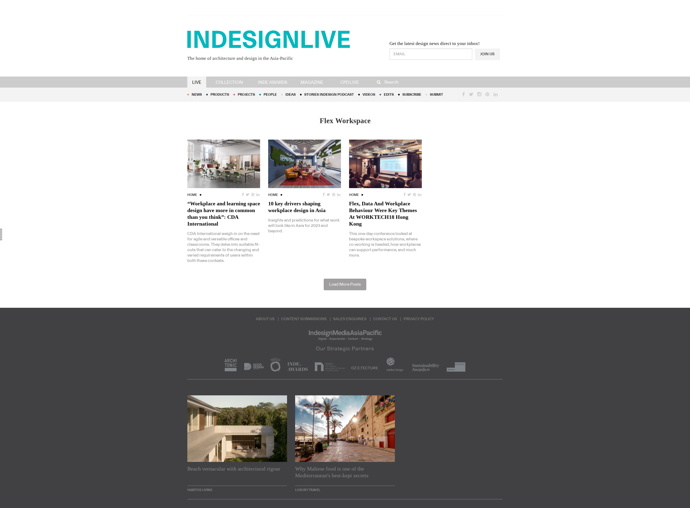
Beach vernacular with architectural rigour (233, 469)
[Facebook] (1, 230)
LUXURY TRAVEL (307, 490)
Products (220, 94)
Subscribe (411, 94)
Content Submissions (304, 319)
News (197, 94)
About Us (265, 319)
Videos (369, 94)
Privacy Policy (418, 319)
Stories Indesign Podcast (329, 94)
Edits (389, 94)
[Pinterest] (1, 234)
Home (192, 194)
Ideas (290, 94)
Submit (436, 94)
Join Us (487, 54)
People (270, 94)
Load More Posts (345, 284)
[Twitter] (1, 232)
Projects (246, 94)
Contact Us (385, 319)
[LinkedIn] (1, 237)
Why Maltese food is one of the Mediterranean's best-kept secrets (331, 472)
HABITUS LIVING (199, 490)
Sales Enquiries (350, 319)
